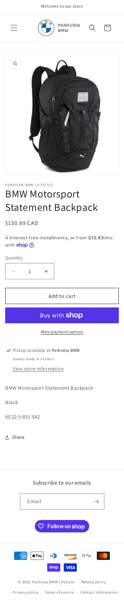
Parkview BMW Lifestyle (53, 581)
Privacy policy (25, 592)
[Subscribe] (96, 502)
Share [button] (18, 437)
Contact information (98, 592)
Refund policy (94, 581)
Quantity (13, 258)
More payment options (62, 331)
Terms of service (59, 592)
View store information (38, 369)
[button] (13, 27)
